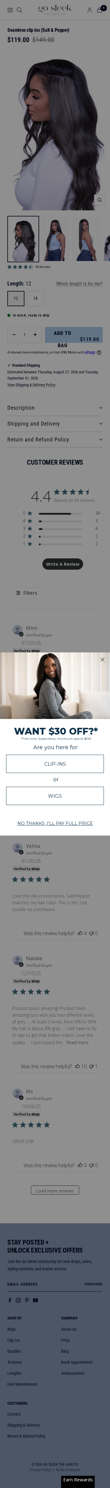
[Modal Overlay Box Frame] (55, 744)
